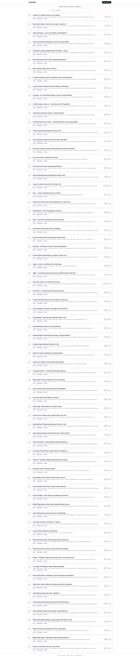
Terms (63, 655)
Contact (71, 655)
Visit (34, 18)
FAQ (67, 655)
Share (45, 18)
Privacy (59, 655)
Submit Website (106, 2)
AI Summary (40, 18)
